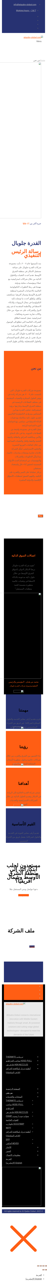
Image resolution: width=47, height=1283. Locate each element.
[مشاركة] (41, 1265)
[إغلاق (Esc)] (38, 1265)
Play (40, 516)
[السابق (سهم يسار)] (46, 1269)
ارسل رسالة (23, 895)
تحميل (32, 946)
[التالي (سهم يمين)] (43, 1269)
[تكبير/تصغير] (46, 1265)
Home (42, 60)
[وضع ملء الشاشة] (43, 1265)
